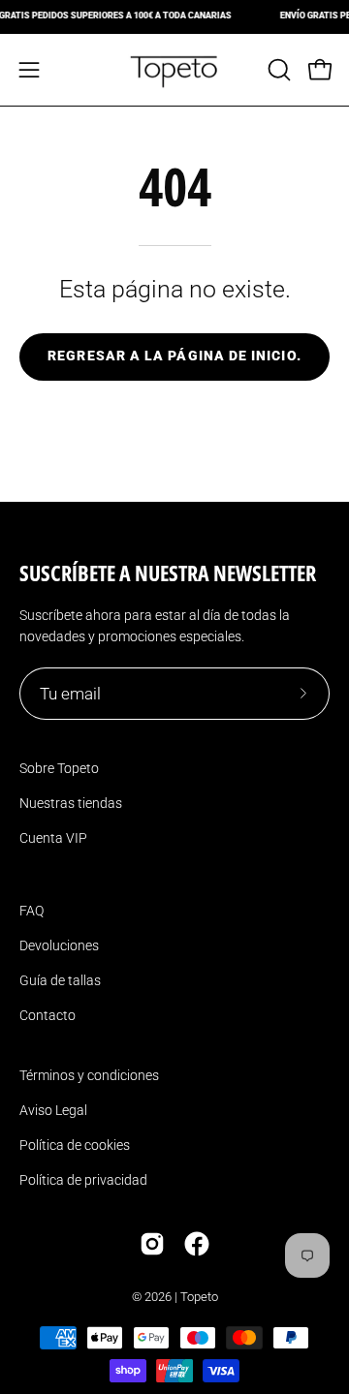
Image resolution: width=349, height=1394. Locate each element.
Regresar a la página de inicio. (174, 356)
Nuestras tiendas (70, 803)
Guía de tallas (60, 980)
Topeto (199, 1296)
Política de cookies (74, 1145)
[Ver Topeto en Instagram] (152, 1243)
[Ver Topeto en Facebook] (196, 1243)
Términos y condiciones (89, 1075)
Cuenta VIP (53, 838)
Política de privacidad (83, 1180)
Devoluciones (59, 945)
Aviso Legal (53, 1110)
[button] (277, 69)
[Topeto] (174, 69)
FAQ (31, 910)
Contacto (47, 1015)
